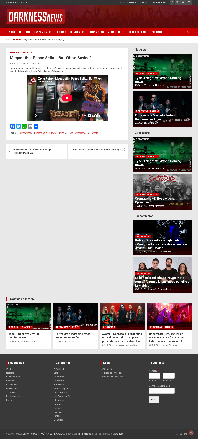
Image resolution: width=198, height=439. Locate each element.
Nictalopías (59, 400)
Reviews (58, 416)
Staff (122, 2)
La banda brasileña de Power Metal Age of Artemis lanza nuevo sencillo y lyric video (162, 281)
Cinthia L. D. (153, 123)
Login (165, 2)
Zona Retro (115, 32)
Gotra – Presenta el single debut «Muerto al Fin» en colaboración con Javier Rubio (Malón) (161, 244)
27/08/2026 (140, 123)
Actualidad (59, 369)
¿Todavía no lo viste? (22, 299)
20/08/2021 (15, 63)
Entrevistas (96, 32)
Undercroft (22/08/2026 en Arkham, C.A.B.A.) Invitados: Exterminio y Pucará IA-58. (166, 337)
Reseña (69, 133)
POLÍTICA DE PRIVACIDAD (52, 433)
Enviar (154, 399)
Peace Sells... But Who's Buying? (50, 133)
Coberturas (156, 327)
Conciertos (77, 32)
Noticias (24, 32)
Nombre (154, 370)
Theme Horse (84, 433)
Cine (56, 373)
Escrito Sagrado (137, 32)
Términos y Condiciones (112, 376)
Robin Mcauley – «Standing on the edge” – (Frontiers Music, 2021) (33, 151)
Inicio (11, 32)
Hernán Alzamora (31, 63)
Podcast (157, 32)
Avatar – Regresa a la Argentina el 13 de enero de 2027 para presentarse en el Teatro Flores (122, 337)
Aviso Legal (106, 369)
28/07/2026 (140, 289)
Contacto (144, 2)
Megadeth (31, 133)
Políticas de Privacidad (111, 373)
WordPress (118, 433)
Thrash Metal (92, 133)
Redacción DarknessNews (159, 251)
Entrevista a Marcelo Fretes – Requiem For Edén (156, 117)
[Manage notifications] (191, 432)
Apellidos (167, 380)
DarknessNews (30, 433)
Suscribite (155, 2)
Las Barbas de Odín (63, 396)
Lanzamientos (42, 32)
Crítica (22, 133)
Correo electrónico (160, 386)
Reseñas (61, 32)
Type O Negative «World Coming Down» (23, 335)
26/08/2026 (154, 345)
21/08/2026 (140, 206)
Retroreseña (79, 133)
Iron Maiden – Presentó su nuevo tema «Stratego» (97, 149)
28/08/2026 (140, 85)
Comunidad (132, 2)
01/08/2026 (140, 251)
